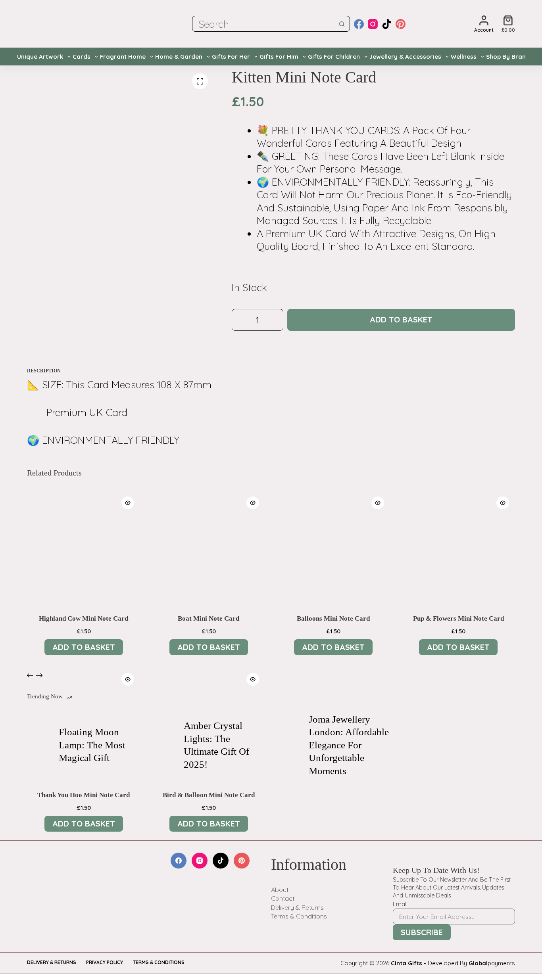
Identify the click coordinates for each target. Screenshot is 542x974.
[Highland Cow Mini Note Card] (83, 547)
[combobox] (263, 24)
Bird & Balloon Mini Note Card (209, 795)
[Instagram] (373, 24)
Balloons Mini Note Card (333, 618)
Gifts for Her (231, 56)
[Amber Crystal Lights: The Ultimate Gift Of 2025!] (164, 745)
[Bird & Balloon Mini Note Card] (208, 723)
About (279, 889)
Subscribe (422, 932)
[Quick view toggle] (127, 503)
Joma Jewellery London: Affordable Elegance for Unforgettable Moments (349, 745)
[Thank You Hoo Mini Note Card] (83, 723)
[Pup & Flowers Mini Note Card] (458, 547)
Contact (282, 898)
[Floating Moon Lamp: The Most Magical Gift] (39, 745)
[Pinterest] (401, 24)
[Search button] (342, 23)
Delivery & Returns (297, 907)
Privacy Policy (104, 962)
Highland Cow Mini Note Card (83, 618)
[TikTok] (387, 24)
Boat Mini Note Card (208, 618)
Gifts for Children (334, 56)
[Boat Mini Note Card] (208, 547)
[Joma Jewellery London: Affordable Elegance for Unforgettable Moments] (289, 745)
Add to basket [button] (83, 647)
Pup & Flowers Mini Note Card (458, 618)
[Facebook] (359, 24)
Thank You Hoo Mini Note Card (83, 795)
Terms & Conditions (299, 916)
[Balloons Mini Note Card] (333, 547)
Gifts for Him (278, 56)
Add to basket (401, 319)
